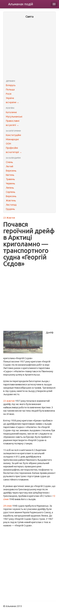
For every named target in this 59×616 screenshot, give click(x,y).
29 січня (7, 506)
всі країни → (12, 102)
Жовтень (11, 200)
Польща (10, 89)
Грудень (10, 209)
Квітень (10, 175)
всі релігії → (12, 125)
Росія (8, 93)
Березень (11, 170)
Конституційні (13, 135)
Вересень (11, 196)
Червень (10, 183)
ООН (8, 143)
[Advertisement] (29, 49)
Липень (10, 187)
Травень (10, 179)
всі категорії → (14, 152)
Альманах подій (20, 4)
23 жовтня (9, 401)
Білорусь (11, 85)
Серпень (10, 192)
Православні (12, 121)
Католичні (11, 112)
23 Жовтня (9, 217)
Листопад (11, 204)
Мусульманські (14, 116)
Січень (9, 162)
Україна (10, 98)
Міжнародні (12, 139)
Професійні (12, 148)
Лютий (9, 166)
